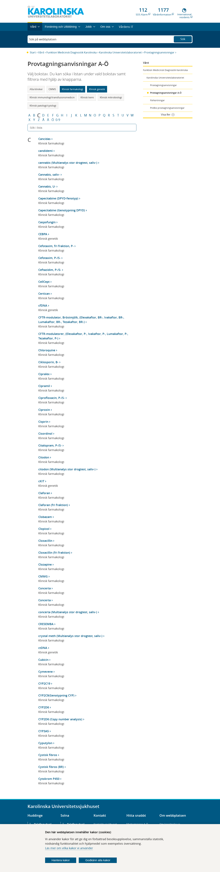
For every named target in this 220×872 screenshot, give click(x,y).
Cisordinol (45, 433)
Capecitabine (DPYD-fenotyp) (58, 198)
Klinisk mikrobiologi (111, 97)
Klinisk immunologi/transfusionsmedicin (52, 97)
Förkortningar (157, 100)
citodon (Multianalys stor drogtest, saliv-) (67, 469)
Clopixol (43, 529)
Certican (44, 293)
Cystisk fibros (47, 755)
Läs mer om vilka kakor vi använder (69, 848)
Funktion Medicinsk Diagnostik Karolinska (71, 52)
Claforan (44, 493)
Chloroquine (46, 350)
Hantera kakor (61, 860)
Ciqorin (43, 422)
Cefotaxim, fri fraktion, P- (56, 246)
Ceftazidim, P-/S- (49, 270)
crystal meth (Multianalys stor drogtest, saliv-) (70, 636)
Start (33, 52)
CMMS (52, 89)
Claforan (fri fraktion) (53, 505)
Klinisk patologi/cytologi (43, 105)
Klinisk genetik (97, 89)
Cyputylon (45, 743)
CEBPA (42, 234)
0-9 (58, 120)
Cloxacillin (45, 541)
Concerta (44, 588)
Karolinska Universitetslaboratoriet (120, 52)
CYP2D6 (43, 707)
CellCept (44, 282)
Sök (182, 39)
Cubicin (43, 660)
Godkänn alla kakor (97, 860)
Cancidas (44, 139)
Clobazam (45, 517)
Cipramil (44, 386)
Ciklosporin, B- (48, 362)
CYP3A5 (43, 731)
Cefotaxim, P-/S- (49, 258)
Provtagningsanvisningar (159, 52)
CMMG (43, 576)
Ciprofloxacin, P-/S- (51, 398)
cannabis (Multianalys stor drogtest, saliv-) (67, 163)
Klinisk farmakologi (72, 89)
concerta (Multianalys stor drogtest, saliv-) (67, 612)
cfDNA (42, 305)
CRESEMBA (45, 624)
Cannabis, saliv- (49, 174)
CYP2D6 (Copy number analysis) (60, 719)
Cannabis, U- (47, 186)
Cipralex (44, 374)
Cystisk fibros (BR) (51, 767)
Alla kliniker (36, 89)
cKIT (41, 481)
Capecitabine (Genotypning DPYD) (61, 210)
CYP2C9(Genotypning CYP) (56, 695)
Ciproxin (44, 410)
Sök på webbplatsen (42, 39)
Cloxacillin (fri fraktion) (54, 552)
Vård (41, 52)
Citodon (43, 457)
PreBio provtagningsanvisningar (167, 107)
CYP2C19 (44, 683)
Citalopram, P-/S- (50, 445)
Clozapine (45, 564)
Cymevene (45, 672)
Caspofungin (47, 222)
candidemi (45, 151)
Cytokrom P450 (48, 779)
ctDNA (42, 648)
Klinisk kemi (87, 97)
